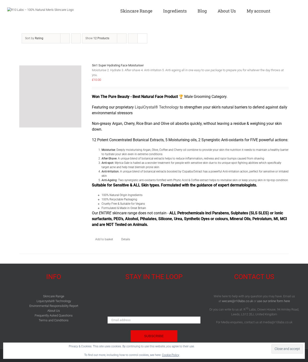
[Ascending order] (76, 38)
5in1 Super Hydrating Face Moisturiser (118, 65)
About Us (53, 310)
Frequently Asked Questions (54, 315)
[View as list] (142, 38)
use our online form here (273, 301)
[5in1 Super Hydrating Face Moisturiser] (50, 95)
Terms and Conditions (54, 320)
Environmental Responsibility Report (53, 306)
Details (125, 239)
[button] (299, 10)
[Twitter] (154, 297)
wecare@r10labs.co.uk (237, 301)
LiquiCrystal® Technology (157, 107)
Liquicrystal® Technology (54, 301)
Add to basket (104, 239)
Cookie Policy (170, 355)
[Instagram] (163, 297)
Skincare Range (53, 296)
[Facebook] (145, 297)
